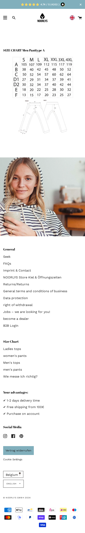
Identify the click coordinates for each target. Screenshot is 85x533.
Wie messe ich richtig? (20, 376)
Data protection (15, 298)
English (12, 484)
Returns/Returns (16, 284)
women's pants (14, 356)
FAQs (7, 263)
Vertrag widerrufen (18, 450)
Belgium (12, 475)
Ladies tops (12, 349)
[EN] (73, 17)
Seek (6, 257)
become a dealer (16, 319)
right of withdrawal (18, 305)
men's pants (12, 369)
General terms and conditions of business (35, 291)
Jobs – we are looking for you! (26, 312)
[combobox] (73, 17)
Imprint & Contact (17, 270)
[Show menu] (5, 17)
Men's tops (11, 363)
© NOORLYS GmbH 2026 (17, 498)
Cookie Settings (12, 459)
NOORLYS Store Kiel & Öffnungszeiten (32, 277)
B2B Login (10, 325)
